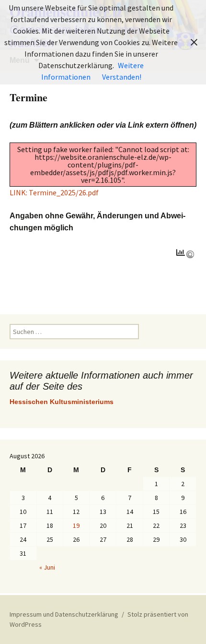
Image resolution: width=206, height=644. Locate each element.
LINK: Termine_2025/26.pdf (54, 192)
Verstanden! (121, 77)
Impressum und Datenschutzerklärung (64, 614)
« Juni (47, 567)
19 (76, 525)
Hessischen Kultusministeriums (62, 401)
